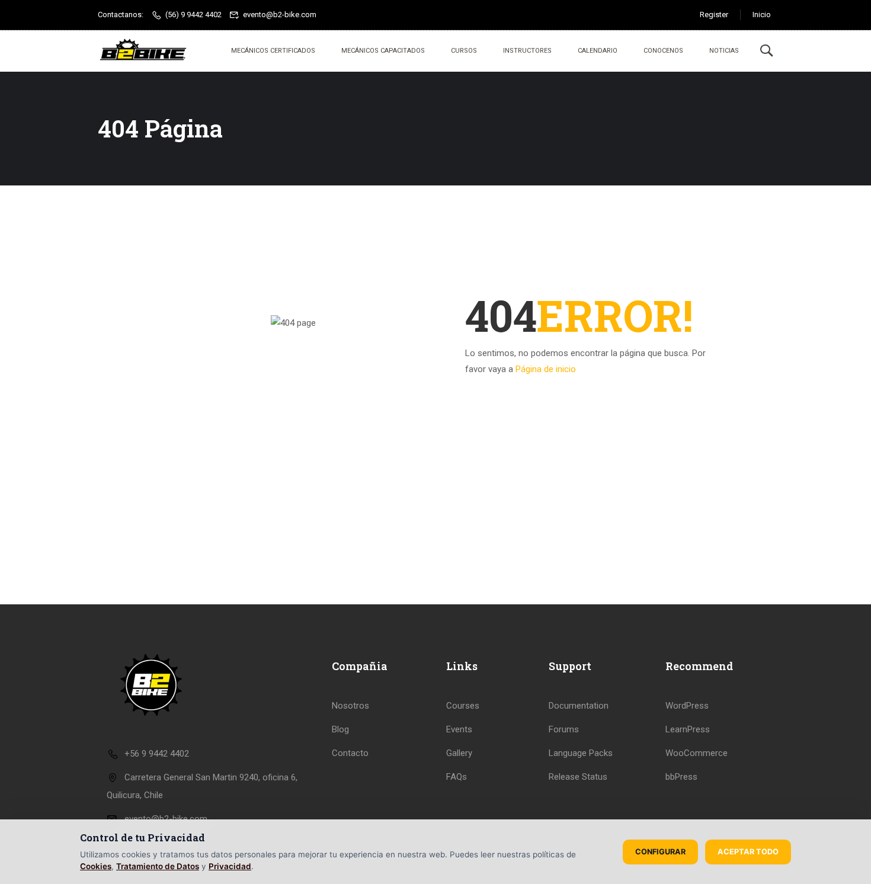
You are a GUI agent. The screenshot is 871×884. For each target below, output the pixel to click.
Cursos (464, 51)
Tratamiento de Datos (157, 866)
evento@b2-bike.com (279, 14)
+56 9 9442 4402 (156, 753)
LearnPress (687, 729)
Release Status (578, 776)
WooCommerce (696, 753)
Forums (564, 729)
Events (459, 729)
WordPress (687, 705)
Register (714, 14)
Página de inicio (545, 369)
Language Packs (581, 753)
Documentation (579, 705)
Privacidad (230, 866)
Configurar (660, 851)
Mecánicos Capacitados (383, 51)
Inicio (761, 14)
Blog (340, 729)
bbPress (681, 776)
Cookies (95, 866)
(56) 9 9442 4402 (193, 14)
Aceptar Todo (748, 851)
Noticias (724, 51)
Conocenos (663, 51)
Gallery (459, 753)
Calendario (597, 51)
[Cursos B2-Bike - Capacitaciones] (143, 51)
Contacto (350, 753)
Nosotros (350, 705)
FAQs (456, 776)
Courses (462, 705)
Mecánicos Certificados (273, 51)
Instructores (527, 51)
